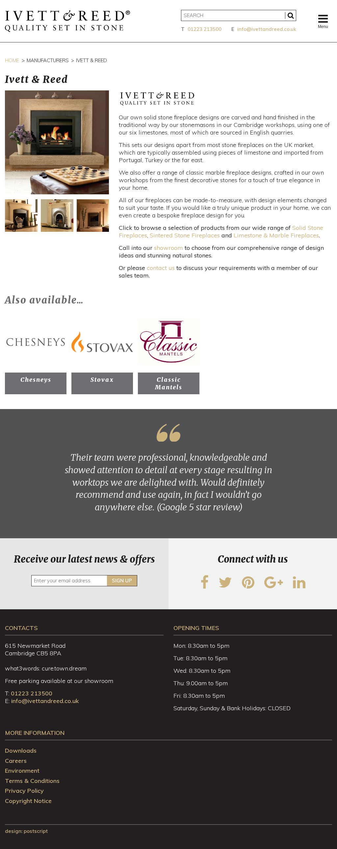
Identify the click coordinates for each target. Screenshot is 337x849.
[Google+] (273, 586)
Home (12, 60)
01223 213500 (204, 29)
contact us (161, 268)
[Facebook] (204, 586)
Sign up (122, 580)
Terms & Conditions (32, 781)
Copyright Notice (28, 801)
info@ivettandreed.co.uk (266, 29)
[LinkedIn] (299, 586)
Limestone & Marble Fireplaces (276, 235)
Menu (323, 26)
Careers (16, 760)
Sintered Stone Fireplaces (185, 235)
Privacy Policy (24, 790)
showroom (169, 248)
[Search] (290, 15)
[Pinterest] (248, 586)
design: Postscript (26, 831)
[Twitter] (225, 586)
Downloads (21, 750)
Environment (22, 770)
